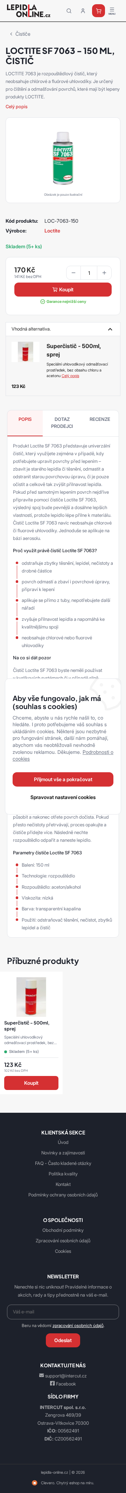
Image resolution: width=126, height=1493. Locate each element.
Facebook (66, 1384)
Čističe (22, 34)
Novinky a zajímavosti (63, 1152)
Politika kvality (63, 1173)
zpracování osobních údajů (78, 1325)
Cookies (63, 1251)
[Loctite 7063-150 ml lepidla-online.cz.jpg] (63, 158)
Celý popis (17, 106)
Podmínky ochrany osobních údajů (63, 1194)
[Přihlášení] (83, 10)
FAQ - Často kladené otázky (63, 1163)
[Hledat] (69, 10)
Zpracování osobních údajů (63, 1240)
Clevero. (48, 1482)
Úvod (63, 1142)
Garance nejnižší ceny (66, 301)
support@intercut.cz (66, 1376)
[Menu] (112, 10)
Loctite (52, 231)
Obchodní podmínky (63, 1230)
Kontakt (63, 1184)
